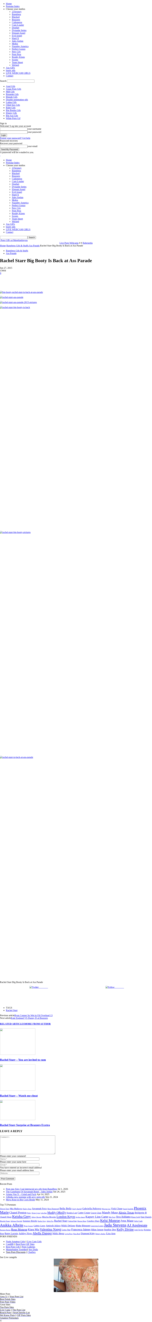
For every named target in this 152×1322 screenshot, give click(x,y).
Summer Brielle (30, 1221)
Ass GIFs (10, 67)
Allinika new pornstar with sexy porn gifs (25, 1197)
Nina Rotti (76, 1234)
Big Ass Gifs (12, 115)
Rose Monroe (19, 1229)
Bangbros (16, 14)
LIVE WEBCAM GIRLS (18, 73)
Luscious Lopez (97, 1226)
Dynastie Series (19, 30)
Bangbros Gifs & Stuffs (17, 250)
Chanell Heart (6, 1217)
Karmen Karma (5, 1230)
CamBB (10, 1244)
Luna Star (66, 1230)
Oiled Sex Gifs (13, 105)
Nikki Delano (68, 1225)
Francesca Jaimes (80, 1229)
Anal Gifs (10, 86)
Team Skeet (17, 62)
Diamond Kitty (88, 1233)
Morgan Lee (106, 1209)
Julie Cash (138, 1221)
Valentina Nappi (50, 1229)
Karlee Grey (42, 1221)
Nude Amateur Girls (15, 1241)
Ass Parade (11, 253)
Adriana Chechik (16, 1221)
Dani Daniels (146, 1217)
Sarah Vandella (128, 1209)
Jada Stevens (115, 1225)
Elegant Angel (18, 33)
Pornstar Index (13, 6)
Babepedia (88, 243)
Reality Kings (18, 57)
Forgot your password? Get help (15, 138)
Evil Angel (17, 35)
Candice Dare (93, 1221)
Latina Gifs (11, 102)
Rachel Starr (12, 1010)
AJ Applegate (137, 1225)
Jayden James (80, 1217)
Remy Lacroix (11, 1233)
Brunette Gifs (12, 94)
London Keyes (66, 1216)
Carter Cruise (84, 1212)
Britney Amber (100, 1234)
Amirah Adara (53, 1225)
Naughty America (20, 46)
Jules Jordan (17, 41)
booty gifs (10, 70)
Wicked (15, 65)
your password (34, 132)
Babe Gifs (10, 107)
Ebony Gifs (11, 113)
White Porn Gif (13, 118)
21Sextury (17, 11)
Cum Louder (18, 25)
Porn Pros (16, 54)
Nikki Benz (58, 1233)
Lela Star (44, 1213)
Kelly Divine (125, 1229)
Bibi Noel (112, 1217)
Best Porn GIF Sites (25, 1244)
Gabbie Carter (39, 1226)
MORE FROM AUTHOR (37, 1024)
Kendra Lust (72, 1213)
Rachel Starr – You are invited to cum (23, 1059)
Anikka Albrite (11, 1225)
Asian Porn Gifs (13, 89)
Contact (9, 75)
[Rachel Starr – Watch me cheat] (17, 1090)
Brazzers (16, 19)
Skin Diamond (53, 1209)
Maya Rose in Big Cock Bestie (20, 1199)
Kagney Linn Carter (97, 1216)
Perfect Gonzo (18, 49)
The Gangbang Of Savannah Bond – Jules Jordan (29, 1191)
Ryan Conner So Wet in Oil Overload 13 (33, 1015)
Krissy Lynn (36, 1213)
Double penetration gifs (17, 99)
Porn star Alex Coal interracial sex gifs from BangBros (31, 1189)
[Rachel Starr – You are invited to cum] (17, 1054)
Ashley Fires (25, 1233)
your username (34, 129)
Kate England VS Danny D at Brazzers (29, 1018)
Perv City (16, 51)
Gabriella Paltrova (91, 1208)
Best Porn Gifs (13, 1247)
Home (9, 3)
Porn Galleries (28, 1247)
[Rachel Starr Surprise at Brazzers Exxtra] (17, 1119)
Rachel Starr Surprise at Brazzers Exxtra (25, 1125)
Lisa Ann (110, 1233)
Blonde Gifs (11, 97)
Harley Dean (27, 1209)
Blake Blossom (83, 1225)
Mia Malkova (16, 1208)
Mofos (15, 43)
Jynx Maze (127, 1220)
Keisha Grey (21, 1216)
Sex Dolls (33, 1249)
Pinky (29, 1213)
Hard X (15, 38)
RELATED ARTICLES (12, 1024)
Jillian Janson (97, 1229)
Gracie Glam (96, 1213)
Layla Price (69, 1234)
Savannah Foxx (39, 1208)
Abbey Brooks (36, 1217)
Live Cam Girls (34, 1241)
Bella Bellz (66, 1208)
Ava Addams (123, 1216)
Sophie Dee (110, 1229)
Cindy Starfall (77, 1209)
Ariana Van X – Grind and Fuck (21, 1194)
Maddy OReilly (56, 1212)
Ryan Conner (28, 1226)
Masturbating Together (16, 1249)
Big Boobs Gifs (13, 110)
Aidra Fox (50, 1221)
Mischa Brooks (49, 1217)
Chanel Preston (18, 1212)
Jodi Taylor (138, 1230)
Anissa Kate (72, 1221)
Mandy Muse (110, 1212)
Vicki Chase (116, 1208)
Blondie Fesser (5, 1221)
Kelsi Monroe (110, 1220)
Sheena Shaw (81, 1221)
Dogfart (15, 27)
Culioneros (17, 22)
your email (32, 146)
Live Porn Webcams (69, 243)
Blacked (16, 17)
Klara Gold (135, 1217)
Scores (15, 59)
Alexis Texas (126, 1212)
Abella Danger (42, 1233)
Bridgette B (141, 1212)
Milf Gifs (10, 91)
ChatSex (32, 1252)
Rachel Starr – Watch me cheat (19, 1095)
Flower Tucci (4, 1209)
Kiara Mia (33, 1229)
